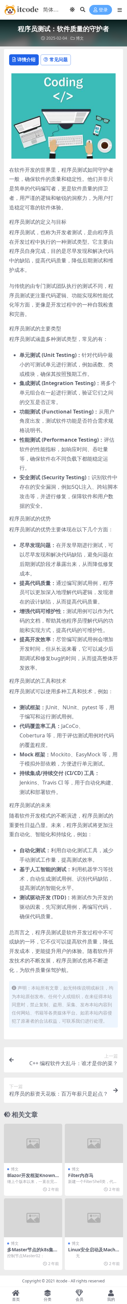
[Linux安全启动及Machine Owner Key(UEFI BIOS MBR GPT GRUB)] (94, 1217)
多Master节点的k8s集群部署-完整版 (32, 1252)
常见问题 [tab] (58, 59)
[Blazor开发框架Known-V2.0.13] (33, 1143)
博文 (80, 38)
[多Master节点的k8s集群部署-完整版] (33, 1217)
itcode (61, 1281)
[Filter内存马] (94, 1143)
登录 (103, 10)
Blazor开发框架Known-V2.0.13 (32, 1178)
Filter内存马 (80, 1175)
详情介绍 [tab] (26, 59)
